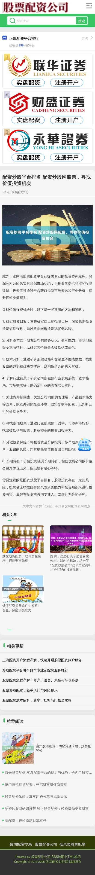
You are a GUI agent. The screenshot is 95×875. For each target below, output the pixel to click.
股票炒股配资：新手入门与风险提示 (30, 690)
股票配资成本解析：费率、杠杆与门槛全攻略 (36, 700)
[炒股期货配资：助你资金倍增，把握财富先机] (23, 538)
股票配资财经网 (57, 861)
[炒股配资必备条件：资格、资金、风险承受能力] (23, 588)
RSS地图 (57, 856)
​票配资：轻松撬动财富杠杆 (25, 820)
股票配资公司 (46, 844)
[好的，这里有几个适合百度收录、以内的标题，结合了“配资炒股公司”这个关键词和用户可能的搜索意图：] (71, 538)
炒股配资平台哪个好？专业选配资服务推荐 (35, 670)
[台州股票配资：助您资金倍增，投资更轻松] (18, 748)
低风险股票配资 (72, 844)
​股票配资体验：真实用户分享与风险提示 (36, 796)
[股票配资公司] (35, 7)
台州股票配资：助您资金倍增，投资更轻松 (63, 748)
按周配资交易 (21, 844)
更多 (85, 38)
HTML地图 (73, 856)
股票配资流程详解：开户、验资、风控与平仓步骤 (40, 679)
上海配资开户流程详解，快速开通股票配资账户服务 (42, 659)
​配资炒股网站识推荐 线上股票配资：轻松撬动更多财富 (47, 808)
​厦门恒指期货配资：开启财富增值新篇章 (36, 784)
